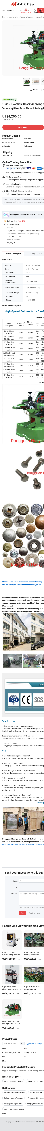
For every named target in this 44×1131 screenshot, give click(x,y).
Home (4, 17)
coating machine (30, 1052)
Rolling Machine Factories (13, 1098)
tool (25, 1048)
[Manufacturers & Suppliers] (22, 4)
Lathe (4, 1048)
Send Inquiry (23, 127)
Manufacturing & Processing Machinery (21, 17)
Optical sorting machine (11, 1052)
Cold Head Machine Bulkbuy (14, 1109)
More (4, 1113)
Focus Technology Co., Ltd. (29, 1122)
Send (22, 913)
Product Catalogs (35, 1043)
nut (25, 1057)
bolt (3, 1057)
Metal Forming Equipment (13, 1081)
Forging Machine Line (35, 1104)
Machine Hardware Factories (14, 1092)
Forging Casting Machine (13, 1104)
